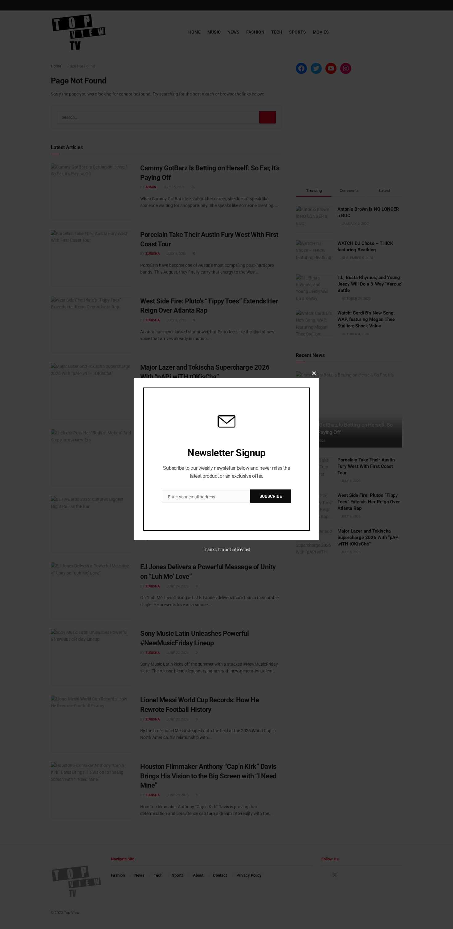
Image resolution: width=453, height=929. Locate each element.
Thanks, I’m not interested (226, 549)
